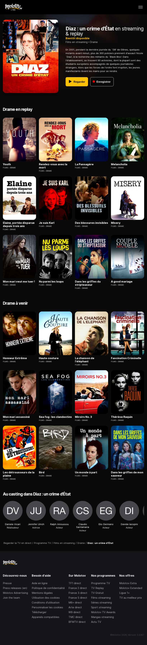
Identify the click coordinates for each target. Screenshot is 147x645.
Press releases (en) (15, 588)
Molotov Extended (130, 588)
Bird (41, 472)
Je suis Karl (46, 222)
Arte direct (75, 607)
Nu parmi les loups (51, 281)
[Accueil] (13, 7)
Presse (7, 583)
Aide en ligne (40, 583)
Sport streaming (101, 607)
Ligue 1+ (124, 593)
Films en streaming (77, 42)
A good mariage (121, 281)
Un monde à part (86, 472)
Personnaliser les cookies (47, 607)
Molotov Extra (128, 583)
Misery (115, 222)
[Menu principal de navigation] (140, 7)
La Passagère (84, 164)
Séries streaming (101, 602)
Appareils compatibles (45, 617)
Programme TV (100, 583)
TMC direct (75, 617)
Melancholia (119, 164)
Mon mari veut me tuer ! (19, 281)
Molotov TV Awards (103, 612)
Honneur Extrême (15, 358)
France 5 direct (77, 597)
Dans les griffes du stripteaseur (88, 283)
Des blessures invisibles (91, 222)
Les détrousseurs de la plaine (18, 474)
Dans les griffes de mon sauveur (127, 474)
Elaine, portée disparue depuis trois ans (19, 224)
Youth (7, 164)
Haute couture (49, 358)
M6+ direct (75, 602)
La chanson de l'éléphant (84, 360)
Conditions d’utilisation (46, 602)
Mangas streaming (102, 617)
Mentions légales (42, 593)
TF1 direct (74, 583)
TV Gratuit (97, 593)
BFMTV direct (77, 622)
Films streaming (101, 597)
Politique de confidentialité (48, 588)
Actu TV (96, 622)
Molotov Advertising (15, 593)
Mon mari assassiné (16, 417)
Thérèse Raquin (121, 417)
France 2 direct (77, 588)
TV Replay (97, 588)
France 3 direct (77, 593)
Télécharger (39, 612)
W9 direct (74, 612)
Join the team (11, 597)
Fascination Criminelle (126, 358)
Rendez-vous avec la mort (53, 166)
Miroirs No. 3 (83, 417)
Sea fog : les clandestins (55, 417)
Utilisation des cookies (46, 597)
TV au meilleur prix (130, 597)
